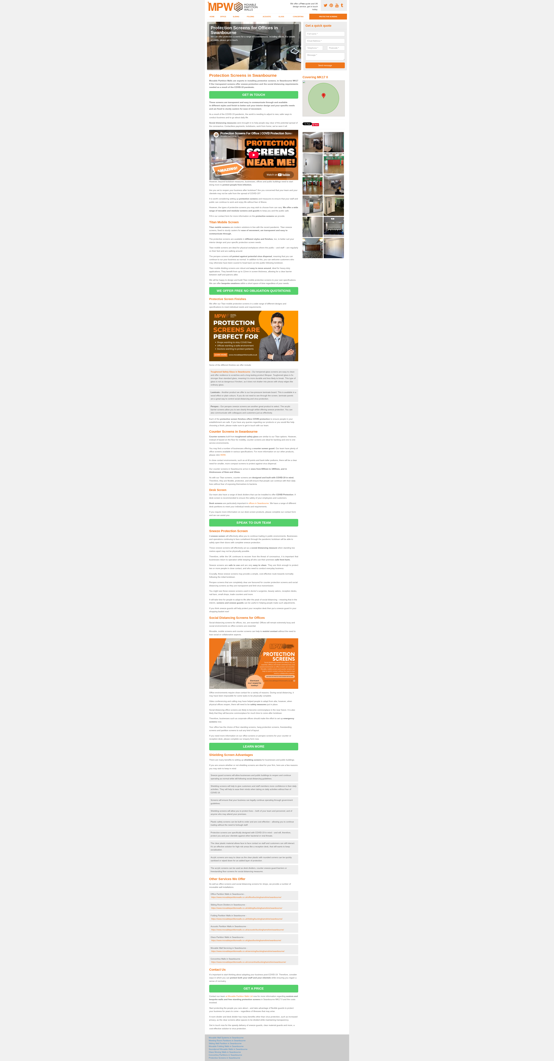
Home (212, 16)
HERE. (223, 455)
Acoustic (267, 16)
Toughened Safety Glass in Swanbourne (230, 372)
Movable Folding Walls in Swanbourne (226, 1046)
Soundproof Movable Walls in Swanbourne (228, 1049)
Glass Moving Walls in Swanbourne (225, 1052)
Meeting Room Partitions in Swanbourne (227, 1040)
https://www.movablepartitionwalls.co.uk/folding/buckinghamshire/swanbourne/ (246, 919)
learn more (253, 746)
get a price (254, 988)
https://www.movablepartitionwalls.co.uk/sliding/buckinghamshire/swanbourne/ (246, 908)
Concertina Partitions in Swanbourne (225, 1055)
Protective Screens (328, 16)
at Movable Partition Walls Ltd (239, 996)
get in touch (253, 95)
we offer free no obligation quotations (254, 291)
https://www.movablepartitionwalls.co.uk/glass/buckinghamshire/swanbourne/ (246, 940)
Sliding (236, 16)
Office (223, 16)
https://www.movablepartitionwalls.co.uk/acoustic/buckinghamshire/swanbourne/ (247, 930)
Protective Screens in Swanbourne (224, 1058)
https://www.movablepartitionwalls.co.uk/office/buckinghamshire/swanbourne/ (246, 897)
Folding (250, 16)
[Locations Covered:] (208, 2)
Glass (281, 16)
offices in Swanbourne (259, 503)
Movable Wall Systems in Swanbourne (226, 1037)
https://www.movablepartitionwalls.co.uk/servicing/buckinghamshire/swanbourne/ (248, 951)
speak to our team (253, 522)
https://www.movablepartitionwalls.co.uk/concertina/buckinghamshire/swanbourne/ (248, 962)
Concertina (298, 16)
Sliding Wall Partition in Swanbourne (225, 1043)
